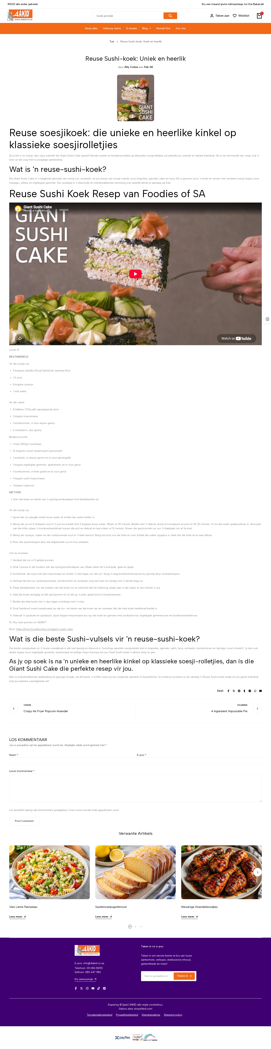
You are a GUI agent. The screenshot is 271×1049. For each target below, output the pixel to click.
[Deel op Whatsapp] (255, 691)
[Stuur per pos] (260, 691)
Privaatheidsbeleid (127, 1014)
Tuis (112, 41)
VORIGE (27, 705)
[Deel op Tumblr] (244, 691)
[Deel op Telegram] (250, 691)
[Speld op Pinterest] (239, 691)
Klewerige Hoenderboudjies (199, 907)
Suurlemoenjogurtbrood (110, 907)
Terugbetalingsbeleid (99, 1014)
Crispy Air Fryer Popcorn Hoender (46, 711)
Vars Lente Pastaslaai (23, 907)
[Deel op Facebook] (228, 691)
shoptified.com (143, 1008)
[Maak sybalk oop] (267, 319)
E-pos (141, 755)
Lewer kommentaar (22, 771)
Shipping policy (173, 1014)
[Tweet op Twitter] (233, 691)
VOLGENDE (242, 705)
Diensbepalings (151, 1014)
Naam (13, 755)
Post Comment (24, 821)
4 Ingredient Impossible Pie (229, 711)
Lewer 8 (14, 349)
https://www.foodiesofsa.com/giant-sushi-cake (44, 629)
